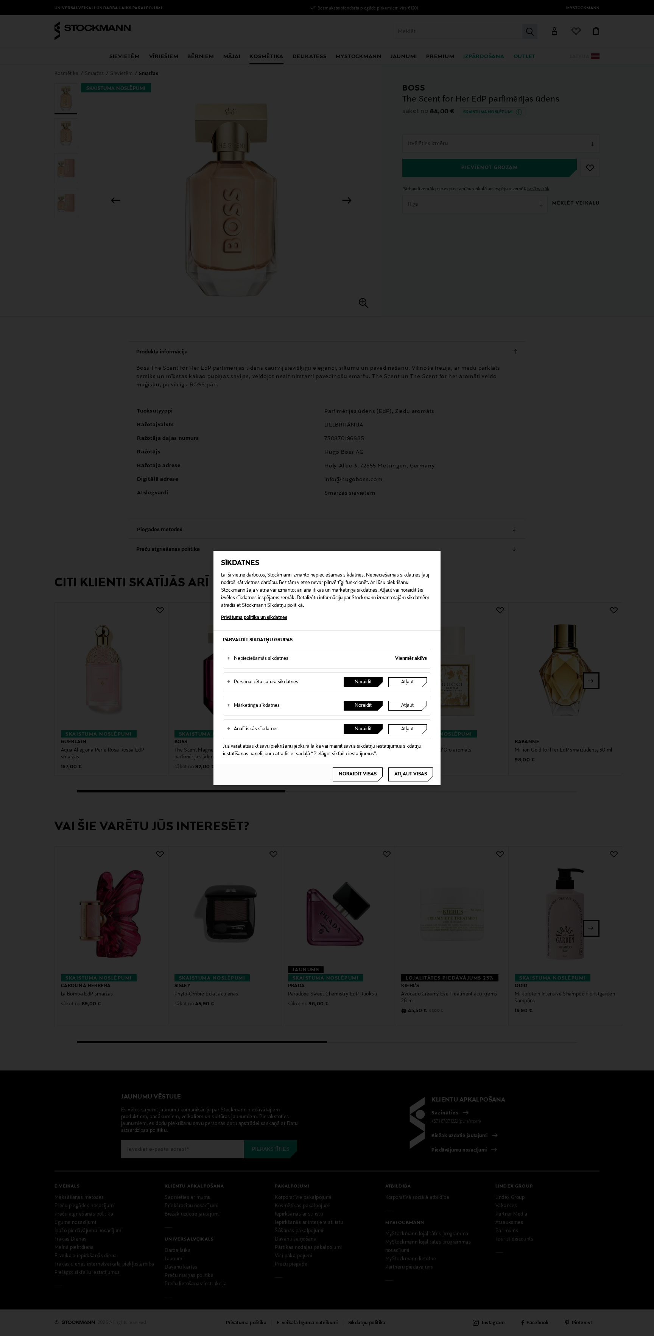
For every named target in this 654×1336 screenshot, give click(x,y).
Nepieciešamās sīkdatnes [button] (257, 658)
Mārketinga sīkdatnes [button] (253, 705)
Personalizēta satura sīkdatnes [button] (262, 682)
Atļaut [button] (407, 682)
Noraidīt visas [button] (358, 774)
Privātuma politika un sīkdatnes (254, 617)
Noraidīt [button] (363, 682)
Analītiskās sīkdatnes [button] (253, 729)
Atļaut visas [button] (410, 774)
